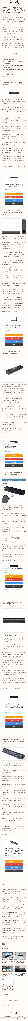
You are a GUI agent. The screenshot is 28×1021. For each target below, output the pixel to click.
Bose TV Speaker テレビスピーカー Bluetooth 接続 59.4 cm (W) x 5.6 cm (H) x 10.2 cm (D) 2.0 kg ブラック (14, 184)
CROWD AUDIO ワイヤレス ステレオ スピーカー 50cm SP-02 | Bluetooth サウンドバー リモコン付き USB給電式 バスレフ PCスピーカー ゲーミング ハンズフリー (14, 851)
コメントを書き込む (14, 1000)
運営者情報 (20, 1016)
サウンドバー (9, 943)
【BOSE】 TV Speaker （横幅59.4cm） (13, 56)
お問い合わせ (7, 1016)
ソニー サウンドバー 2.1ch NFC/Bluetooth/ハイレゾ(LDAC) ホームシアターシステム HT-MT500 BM (14, 326)
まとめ (5, 76)
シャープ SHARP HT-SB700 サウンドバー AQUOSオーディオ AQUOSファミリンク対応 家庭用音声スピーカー (14, 446)
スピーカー (17, 943)
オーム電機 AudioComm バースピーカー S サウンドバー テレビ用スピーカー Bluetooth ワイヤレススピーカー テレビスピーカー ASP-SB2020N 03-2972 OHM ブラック (14, 706)
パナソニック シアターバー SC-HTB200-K (14, 568)
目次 (12, 53)
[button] (24, 503)
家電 (4, 943)
